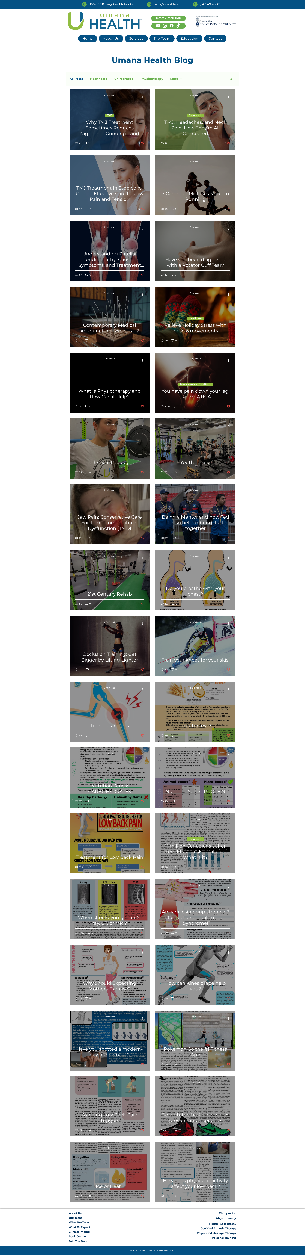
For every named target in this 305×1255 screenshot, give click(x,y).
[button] (136, 38)
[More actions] (144, 97)
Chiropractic (123, 79)
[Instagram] (164, 25)
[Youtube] (158, 25)
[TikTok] (178, 25)
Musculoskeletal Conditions (195, 384)
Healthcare (98, 79)
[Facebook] (171, 25)
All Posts (76, 79)
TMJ (109, 115)
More (174, 79)
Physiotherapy (151, 79)
